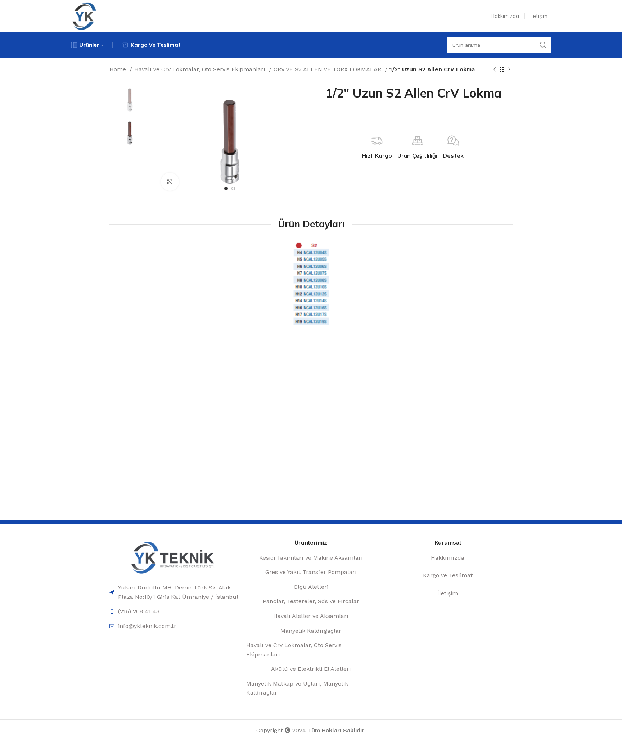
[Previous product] (494, 69)
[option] (129, 100)
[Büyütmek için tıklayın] (170, 182)
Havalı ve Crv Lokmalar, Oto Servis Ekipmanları (200, 69)
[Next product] (509, 69)
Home (118, 69)
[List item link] (174, 592)
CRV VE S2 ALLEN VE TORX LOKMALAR (328, 69)
